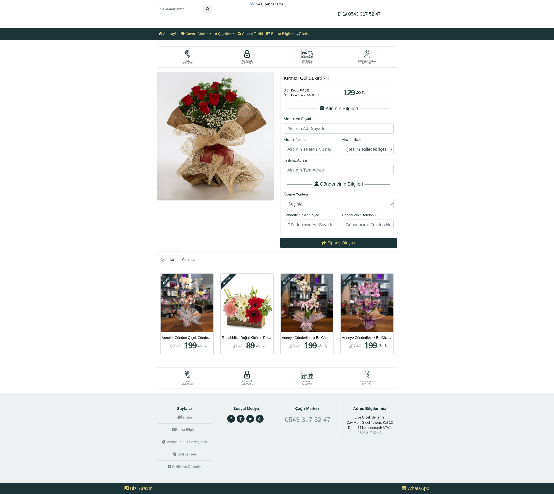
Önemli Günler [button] (197, 34)
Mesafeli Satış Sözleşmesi (186, 442)
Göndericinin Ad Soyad (301, 215)
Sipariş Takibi (252, 34)
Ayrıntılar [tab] (167, 259)
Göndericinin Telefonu (359, 215)
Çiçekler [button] (224, 34)
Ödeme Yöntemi (296, 194)
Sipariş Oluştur (341, 243)
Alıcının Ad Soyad (297, 119)
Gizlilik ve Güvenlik (186, 466)
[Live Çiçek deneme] (266, 4)
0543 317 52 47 (364, 14)
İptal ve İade (186, 454)
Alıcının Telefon (295, 139)
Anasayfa (170, 34)
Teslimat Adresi (295, 160)
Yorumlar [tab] (188, 259)
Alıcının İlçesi (352, 139)
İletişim (306, 34)
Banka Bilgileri (282, 34)
